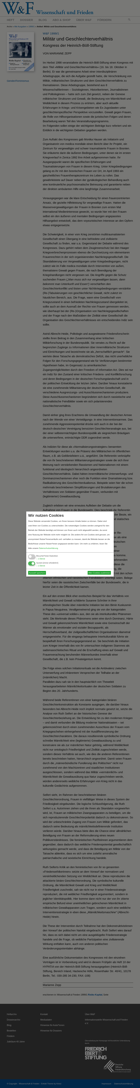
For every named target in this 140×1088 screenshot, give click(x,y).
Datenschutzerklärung (48, 548)
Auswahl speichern (37, 573)
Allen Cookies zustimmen (99, 573)
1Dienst (40, 559)
